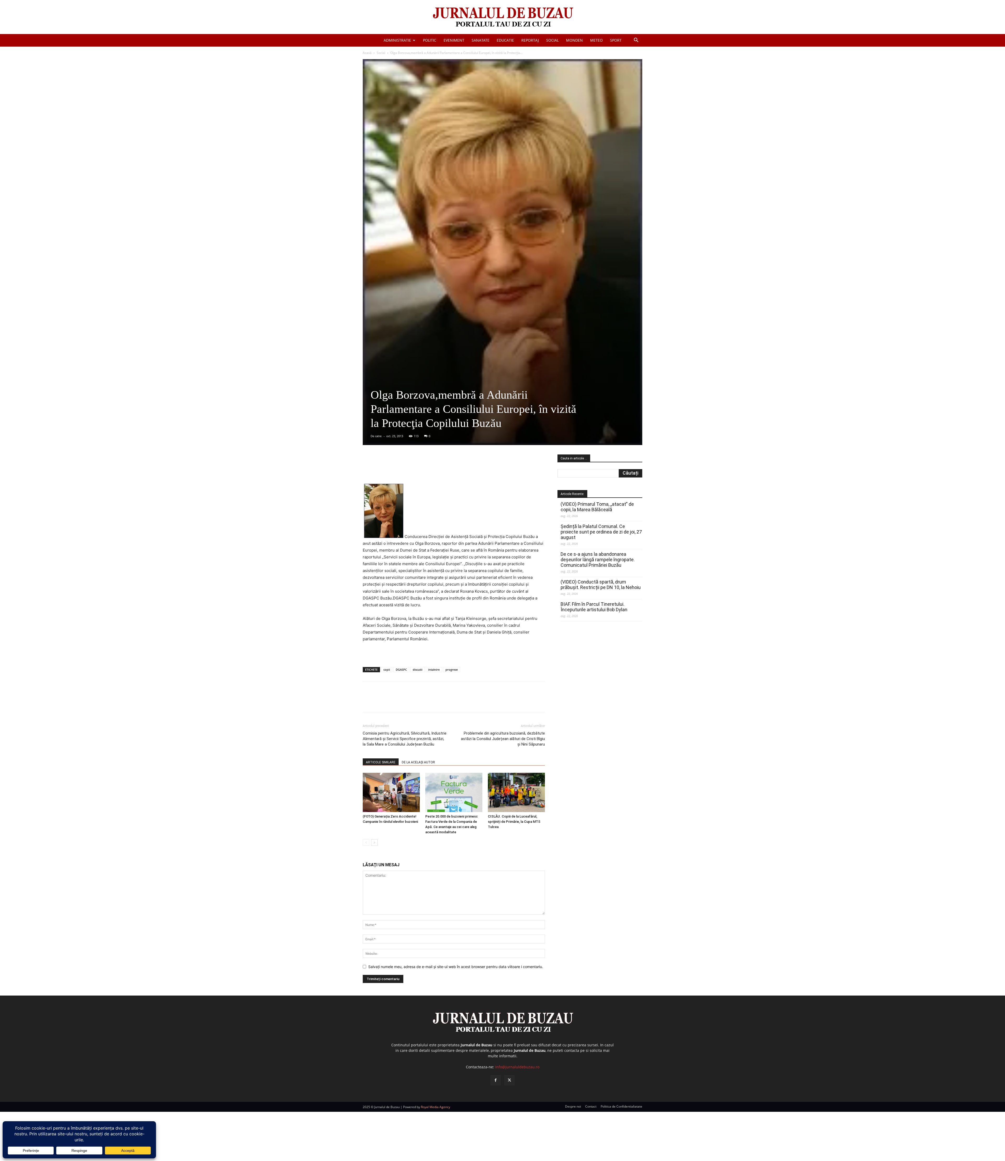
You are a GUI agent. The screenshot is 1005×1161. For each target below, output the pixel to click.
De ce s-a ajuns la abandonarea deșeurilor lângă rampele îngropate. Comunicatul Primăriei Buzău (598, 559)
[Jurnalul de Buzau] (502, 17)
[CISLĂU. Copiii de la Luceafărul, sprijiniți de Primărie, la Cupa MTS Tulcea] (516, 792)
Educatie (505, 40)
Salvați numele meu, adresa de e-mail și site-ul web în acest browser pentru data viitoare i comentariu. (455, 966)
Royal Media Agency (435, 1107)
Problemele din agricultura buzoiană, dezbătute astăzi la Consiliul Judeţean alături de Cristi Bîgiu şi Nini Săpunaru (503, 739)
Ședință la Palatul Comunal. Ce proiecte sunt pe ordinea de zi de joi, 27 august (601, 532)
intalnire (434, 669)
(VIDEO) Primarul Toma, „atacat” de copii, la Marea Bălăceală (597, 506)
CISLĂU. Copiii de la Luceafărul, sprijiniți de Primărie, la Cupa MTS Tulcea (514, 821)
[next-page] (374, 842)
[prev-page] (366, 842)
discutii (417, 669)
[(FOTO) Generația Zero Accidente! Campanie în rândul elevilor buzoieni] (391, 792)
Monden (574, 40)
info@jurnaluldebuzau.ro (517, 1066)
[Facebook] (402, 469)
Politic (429, 40)
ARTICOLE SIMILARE (380, 762)
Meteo (596, 40)
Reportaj (530, 40)
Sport (616, 40)
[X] (414, 469)
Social (552, 40)
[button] (636, 40)
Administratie (397, 40)
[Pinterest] (426, 469)
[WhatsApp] (438, 469)
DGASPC (401, 669)
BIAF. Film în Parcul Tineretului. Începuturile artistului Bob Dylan (594, 606)
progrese (451, 669)
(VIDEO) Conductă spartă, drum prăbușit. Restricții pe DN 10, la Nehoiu (601, 584)
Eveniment (454, 40)
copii (386, 669)
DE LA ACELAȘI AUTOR (418, 762)
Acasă (367, 53)
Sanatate (480, 40)
